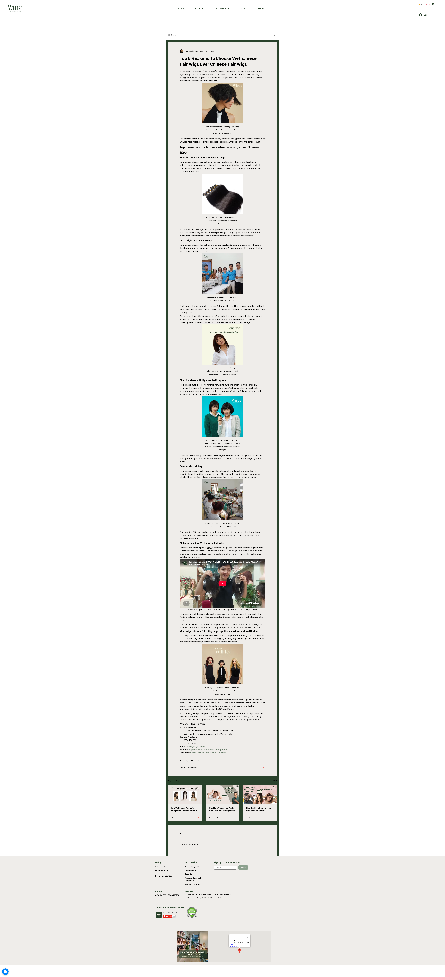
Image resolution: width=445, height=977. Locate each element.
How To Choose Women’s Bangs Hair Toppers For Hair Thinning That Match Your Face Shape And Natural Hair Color (184, 809)
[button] (433, 4)
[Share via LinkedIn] (192, 760)
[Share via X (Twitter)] (186, 760)
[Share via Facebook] (181, 760)
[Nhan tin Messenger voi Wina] (5, 971)
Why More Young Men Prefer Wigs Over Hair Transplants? (222, 809)
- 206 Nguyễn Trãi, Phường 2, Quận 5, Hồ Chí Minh (206, 898)
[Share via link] (198, 760)
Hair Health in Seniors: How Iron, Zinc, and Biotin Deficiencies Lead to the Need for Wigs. (259, 809)
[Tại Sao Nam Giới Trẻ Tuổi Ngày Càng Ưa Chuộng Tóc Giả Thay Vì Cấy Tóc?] (222, 794)
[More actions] (264, 51)
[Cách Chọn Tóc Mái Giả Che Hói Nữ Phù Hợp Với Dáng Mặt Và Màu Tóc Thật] (185, 794)
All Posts (172, 35)
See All (274, 781)
